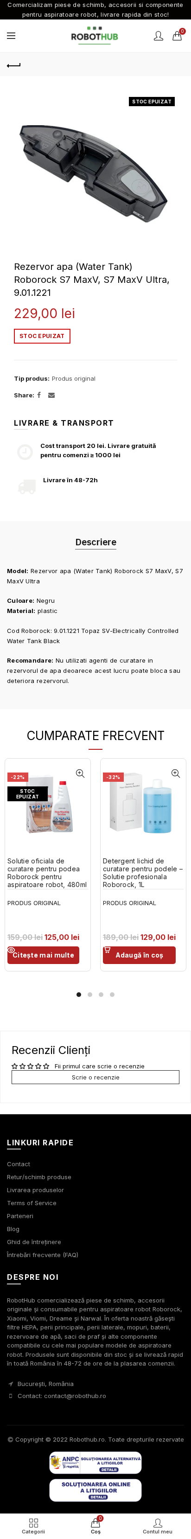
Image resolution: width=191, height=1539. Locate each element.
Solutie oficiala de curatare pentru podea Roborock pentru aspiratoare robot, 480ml (47, 872)
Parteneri (20, 1216)
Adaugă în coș (139, 955)
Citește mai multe (43, 955)
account (159, 36)
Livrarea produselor (35, 1190)
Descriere (95, 542)
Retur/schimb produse (39, 1177)
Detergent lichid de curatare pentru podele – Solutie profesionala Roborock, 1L (143, 872)
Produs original (74, 378)
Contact (18, 1164)
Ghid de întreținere (34, 1241)
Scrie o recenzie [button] (96, 1077)
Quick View (80, 774)
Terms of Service (32, 1203)
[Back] (13, 64)
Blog (13, 1228)
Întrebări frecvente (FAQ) (42, 1254)
